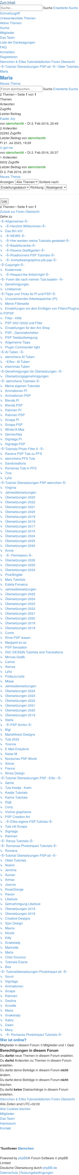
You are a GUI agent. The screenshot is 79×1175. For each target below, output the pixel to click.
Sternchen (26, 1148)
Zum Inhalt (7, 2)
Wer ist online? (13, 1039)
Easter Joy (7, 118)
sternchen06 (15, 123)
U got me (6, 147)
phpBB (23, 1158)
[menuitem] (18, 18)
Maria (6, 77)
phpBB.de (50, 1167)
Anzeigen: (7, 182)
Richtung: (37, 187)
